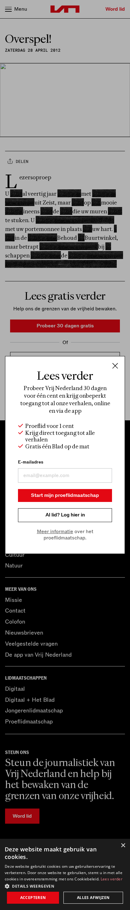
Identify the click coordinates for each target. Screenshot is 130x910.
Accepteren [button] (33, 897)
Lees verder (111, 879)
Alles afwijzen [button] (93, 897)
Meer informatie (55, 531)
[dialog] (65, 874)
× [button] (123, 845)
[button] (65, 885)
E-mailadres (30, 462)
